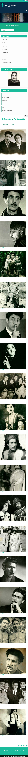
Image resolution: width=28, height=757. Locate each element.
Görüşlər (4, 49)
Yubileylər (4, 42)
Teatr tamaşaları (6, 62)
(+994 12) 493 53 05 (9, 752)
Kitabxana (11, 25)
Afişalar (4, 59)
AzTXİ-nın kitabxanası (7, 94)
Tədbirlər (4, 46)
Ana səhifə (6, 25)
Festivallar (5, 56)
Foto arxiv (17, 25)
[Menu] (26, 10)
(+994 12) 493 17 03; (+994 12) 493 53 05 (14, 750)
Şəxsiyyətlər (5, 39)
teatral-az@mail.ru (20, 752)
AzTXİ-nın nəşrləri (6, 97)
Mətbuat (4, 100)
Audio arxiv (5, 104)
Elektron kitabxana (7, 110)
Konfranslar (5, 52)
